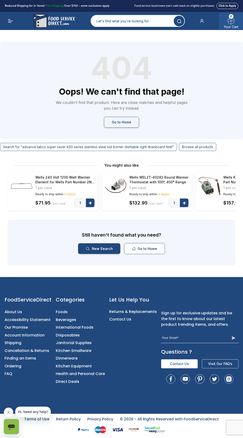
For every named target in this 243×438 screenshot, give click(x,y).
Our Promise (16, 327)
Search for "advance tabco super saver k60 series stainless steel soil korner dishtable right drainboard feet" (88, 147)
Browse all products (197, 147)
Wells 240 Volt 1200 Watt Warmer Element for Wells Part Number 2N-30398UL (64, 180)
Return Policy (68, 419)
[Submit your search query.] (179, 21)
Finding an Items (20, 358)
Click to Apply (227, 6)
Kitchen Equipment (74, 366)
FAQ (8, 373)
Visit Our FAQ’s (220, 364)
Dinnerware (67, 358)
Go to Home (121, 122)
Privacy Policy (100, 419)
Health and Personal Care (80, 373)
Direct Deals (67, 381)
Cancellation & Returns (27, 350)
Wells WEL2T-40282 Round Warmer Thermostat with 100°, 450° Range (158, 179)
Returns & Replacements (133, 311)
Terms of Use (36, 419)
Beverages (66, 319)
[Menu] (10, 21)
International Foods (74, 327)
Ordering (13, 366)
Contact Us (120, 319)
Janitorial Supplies (74, 343)
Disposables (68, 335)
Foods (62, 312)
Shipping (13, 343)
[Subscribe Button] (233, 337)
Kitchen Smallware (73, 350)
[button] (202, 21)
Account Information (25, 335)
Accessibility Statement (28, 319)
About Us (13, 312)
